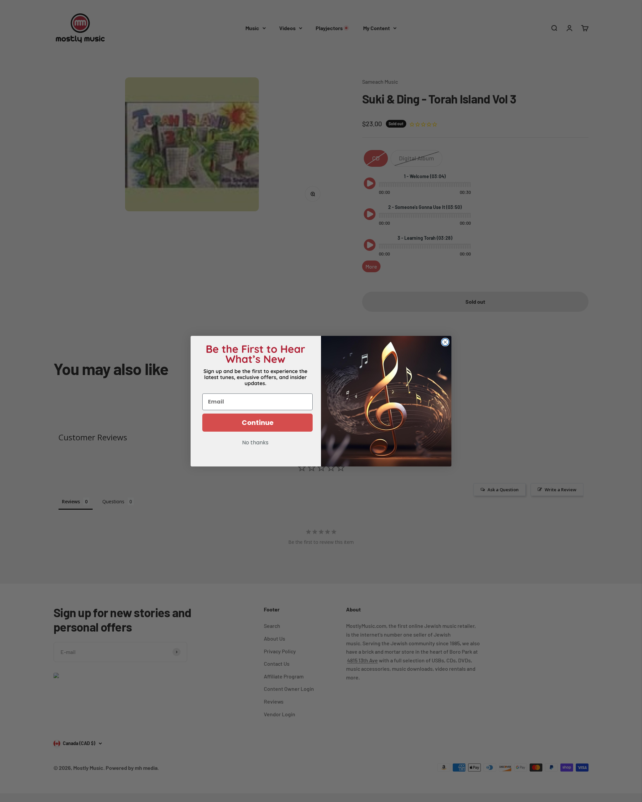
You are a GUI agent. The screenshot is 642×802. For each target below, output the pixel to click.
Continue (258, 422)
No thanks (255, 443)
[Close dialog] (445, 342)
